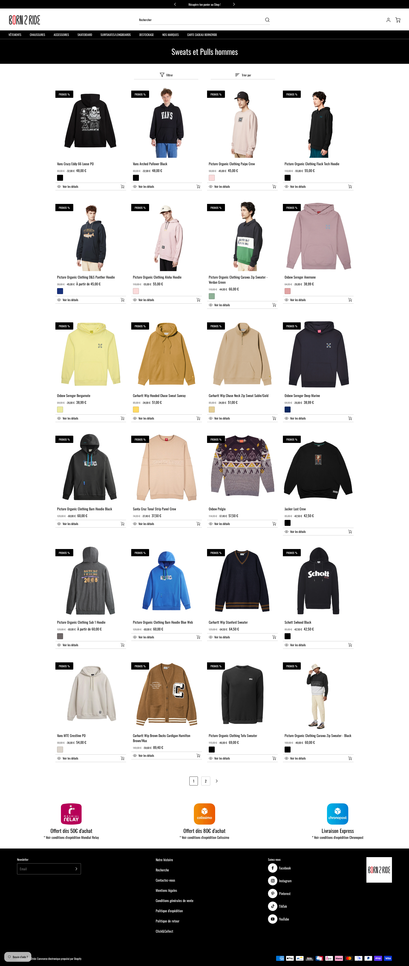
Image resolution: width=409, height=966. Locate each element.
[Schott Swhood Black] (318, 581)
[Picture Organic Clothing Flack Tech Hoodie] (318, 122)
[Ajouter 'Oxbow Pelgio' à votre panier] (271, 524)
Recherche (162, 869)
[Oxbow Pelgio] (242, 467)
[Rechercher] (265, 19)
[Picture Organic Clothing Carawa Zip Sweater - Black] (318, 694)
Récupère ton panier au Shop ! (205, 4)
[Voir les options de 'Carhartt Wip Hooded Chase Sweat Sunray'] (198, 418)
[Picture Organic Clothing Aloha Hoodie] (166, 236)
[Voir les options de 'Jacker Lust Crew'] (350, 532)
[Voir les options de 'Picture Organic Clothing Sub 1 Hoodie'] (122, 645)
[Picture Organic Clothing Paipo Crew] (242, 122)
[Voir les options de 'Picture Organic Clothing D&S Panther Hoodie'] (122, 300)
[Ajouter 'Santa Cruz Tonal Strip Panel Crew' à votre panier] (195, 524)
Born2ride (31, 959)
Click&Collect (164, 931)
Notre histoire (164, 859)
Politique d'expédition (169, 910)
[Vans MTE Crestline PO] (90, 694)
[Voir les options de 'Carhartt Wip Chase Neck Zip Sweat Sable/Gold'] (274, 418)
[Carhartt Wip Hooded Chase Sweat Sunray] (166, 354)
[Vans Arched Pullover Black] (166, 122)
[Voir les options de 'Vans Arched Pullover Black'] (198, 186)
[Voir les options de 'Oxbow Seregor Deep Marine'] (350, 418)
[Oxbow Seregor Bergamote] (90, 354)
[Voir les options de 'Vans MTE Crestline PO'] (122, 758)
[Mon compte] (386, 20)
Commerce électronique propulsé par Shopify (59, 959)
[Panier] (395, 20)
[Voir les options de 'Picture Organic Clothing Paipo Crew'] (274, 186)
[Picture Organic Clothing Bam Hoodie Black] (90, 467)
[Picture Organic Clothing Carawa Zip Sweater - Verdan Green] (242, 236)
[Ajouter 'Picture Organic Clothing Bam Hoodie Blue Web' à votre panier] (195, 637)
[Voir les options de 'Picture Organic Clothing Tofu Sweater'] (274, 758)
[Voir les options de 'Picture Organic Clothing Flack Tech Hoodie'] (350, 186)
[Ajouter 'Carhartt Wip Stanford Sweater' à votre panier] (271, 637)
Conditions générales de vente (174, 900)
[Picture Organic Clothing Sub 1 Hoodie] (90, 581)
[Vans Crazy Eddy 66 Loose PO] (90, 122)
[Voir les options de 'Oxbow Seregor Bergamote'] (122, 418)
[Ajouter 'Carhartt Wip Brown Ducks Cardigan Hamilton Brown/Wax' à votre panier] (195, 755)
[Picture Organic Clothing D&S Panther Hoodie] (90, 236)
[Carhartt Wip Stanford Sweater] (242, 581)
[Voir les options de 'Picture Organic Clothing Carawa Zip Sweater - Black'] (350, 758)
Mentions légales (166, 890)
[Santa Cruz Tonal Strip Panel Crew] (166, 467)
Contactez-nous (165, 880)
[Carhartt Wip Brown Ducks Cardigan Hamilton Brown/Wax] (166, 694)
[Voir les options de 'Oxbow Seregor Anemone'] (350, 300)
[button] (86, 186)
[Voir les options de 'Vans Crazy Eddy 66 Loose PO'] (122, 186)
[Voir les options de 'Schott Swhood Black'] (350, 645)
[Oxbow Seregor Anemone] (318, 236)
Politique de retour (167, 920)
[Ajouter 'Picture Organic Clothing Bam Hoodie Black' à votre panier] (119, 524)
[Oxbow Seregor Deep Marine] (318, 354)
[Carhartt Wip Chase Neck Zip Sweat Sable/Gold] (242, 354)
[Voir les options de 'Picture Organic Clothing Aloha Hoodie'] (198, 300)
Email (23, 868)
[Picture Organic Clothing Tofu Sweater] (242, 694)
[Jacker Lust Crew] (318, 467)
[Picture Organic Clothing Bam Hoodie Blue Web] (166, 581)
